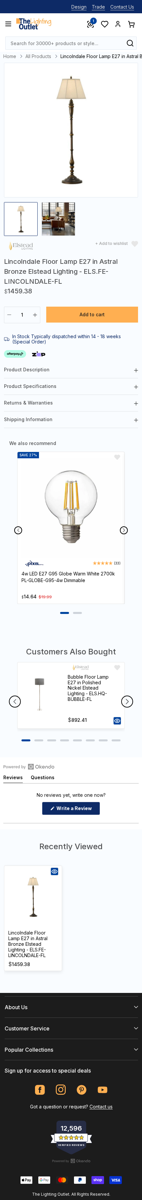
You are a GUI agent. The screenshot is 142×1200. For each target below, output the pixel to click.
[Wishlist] (104, 24)
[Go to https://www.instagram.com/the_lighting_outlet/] (61, 1090)
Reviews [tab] (13, 778)
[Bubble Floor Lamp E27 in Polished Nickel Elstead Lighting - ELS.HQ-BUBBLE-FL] (40, 695)
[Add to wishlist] (117, 457)
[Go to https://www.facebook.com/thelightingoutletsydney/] (40, 1090)
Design (79, 7)
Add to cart (92, 314)
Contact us (101, 1106)
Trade (98, 7)
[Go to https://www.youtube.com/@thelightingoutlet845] (102, 1090)
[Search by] (130, 43)
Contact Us (122, 7)
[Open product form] (117, 721)
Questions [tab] (42, 778)
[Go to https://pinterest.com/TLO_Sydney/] (82, 1090)
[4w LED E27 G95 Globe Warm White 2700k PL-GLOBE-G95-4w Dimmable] (71, 508)
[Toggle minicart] (131, 24)
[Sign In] (118, 24)
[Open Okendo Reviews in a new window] (28, 766)
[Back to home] (34, 24)
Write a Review (77, 810)
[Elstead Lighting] (21, 247)
